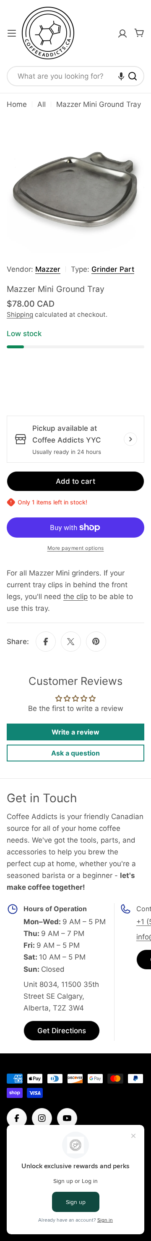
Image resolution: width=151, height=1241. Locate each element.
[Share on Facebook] (46, 641)
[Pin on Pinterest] (96, 641)
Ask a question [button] (75, 753)
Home (17, 104)
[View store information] (130, 439)
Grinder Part (112, 269)
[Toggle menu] (12, 33)
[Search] (133, 76)
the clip (75, 596)
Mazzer (47, 269)
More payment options (75, 548)
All (41, 104)
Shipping (20, 314)
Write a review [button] (75, 732)
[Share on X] (71, 641)
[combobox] (75, 76)
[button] (121, 76)
